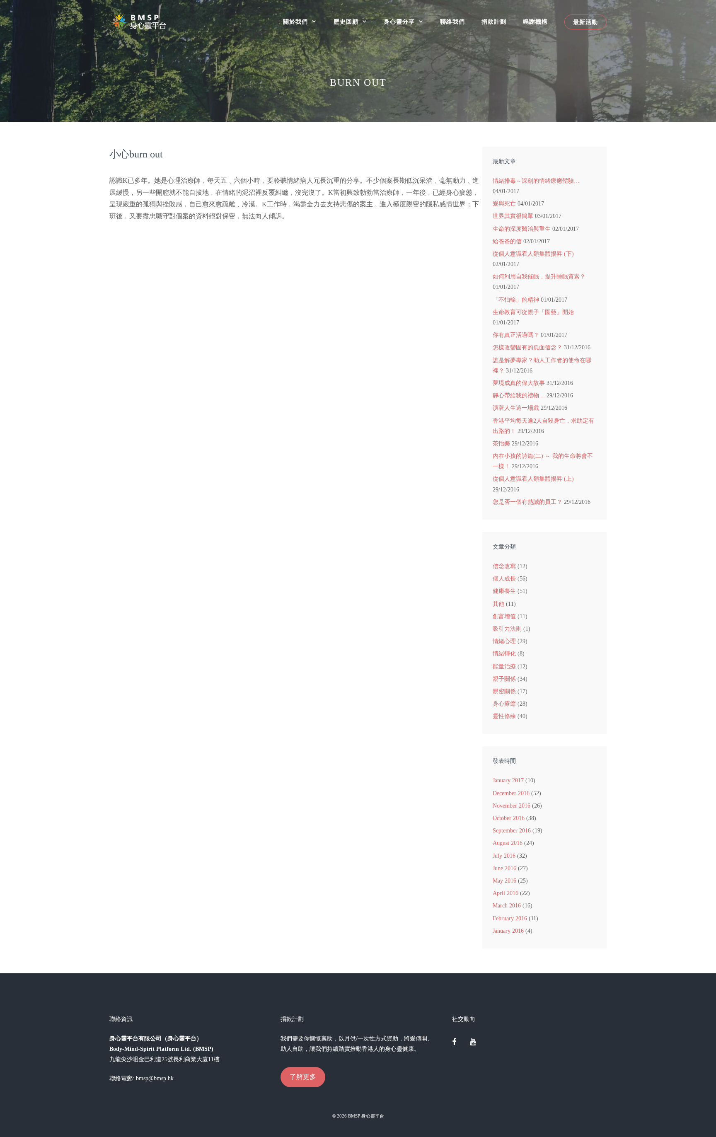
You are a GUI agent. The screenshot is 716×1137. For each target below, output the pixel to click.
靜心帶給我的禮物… (519, 395)
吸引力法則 (507, 629)
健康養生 (504, 591)
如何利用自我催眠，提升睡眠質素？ (539, 276)
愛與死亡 (504, 204)
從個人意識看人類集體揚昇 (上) (533, 479)
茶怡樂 (501, 443)
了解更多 (303, 1076)
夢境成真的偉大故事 (519, 383)
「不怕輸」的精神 (516, 300)
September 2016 (512, 830)
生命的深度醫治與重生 (522, 229)
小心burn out (136, 154)
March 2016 (507, 905)
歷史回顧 (346, 22)
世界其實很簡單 (513, 216)
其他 (498, 604)
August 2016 (507, 843)
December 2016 (511, 793)
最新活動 (585, 22)
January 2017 (508, 780)
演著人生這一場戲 (516, 408)
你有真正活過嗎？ (516, 335)
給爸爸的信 (507, 241)
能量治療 (504, 666)
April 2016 (505, 893)
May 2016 (504, 881)
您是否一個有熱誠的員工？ (527, 502)
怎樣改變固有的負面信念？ (527, 347)
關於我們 (295, 22)
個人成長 (504, 579)
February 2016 (510, 918)
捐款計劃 (493, 22)
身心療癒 (504, 704)
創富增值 (504, 616)
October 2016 (509, 818)
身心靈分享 (399, 22)
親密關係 (504, 691)
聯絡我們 (452, 22)
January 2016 (508, 931)
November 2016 (511, 806)
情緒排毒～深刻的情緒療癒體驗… (536, 181)
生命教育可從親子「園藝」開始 (533, 312)
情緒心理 (504, 641)
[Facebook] (454, 1042)
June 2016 (504, 868)
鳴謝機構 (535, 22)
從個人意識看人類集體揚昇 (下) (533, 254)
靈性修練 (504, 716)
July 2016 (504, 856)
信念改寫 (504, 566)
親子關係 (504, 679)
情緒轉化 (504, 654)
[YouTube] (472, 1042)
